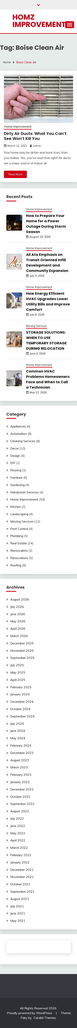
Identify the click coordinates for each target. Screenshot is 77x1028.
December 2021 (22, 870)
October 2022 (20, 797)
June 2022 (17, 826)
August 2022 (19, 811)
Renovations (19, 558)
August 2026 (19, 599)
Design (15, 456)
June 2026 (17, 614)
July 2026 (17, 607)
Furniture (16, 477)
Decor (14, 448)
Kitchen (15, 507)
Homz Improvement (39, 21)
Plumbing (16, 536)
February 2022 (20, 855)
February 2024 (20, 745)
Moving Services (36, 326)
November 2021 (22, 877)
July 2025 (17, 665)
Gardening (17, 485)
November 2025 (22, 651)
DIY (12, 463)
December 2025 (22, 643)
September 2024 (22, 716)
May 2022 (17, 833)
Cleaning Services (22, 441)
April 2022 (17, 840)
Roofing (15, 565)
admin (37, 145)
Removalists (19, 551)
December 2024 (22, 702)
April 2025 (17, 680)
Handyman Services (24, 492)
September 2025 (22, 658)
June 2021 (17, 913)
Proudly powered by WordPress (30, 1013)
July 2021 (17, 906)
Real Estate (18, 543)
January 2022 (20, 862)
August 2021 (19, 899)
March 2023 (19, 767)
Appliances (18, 426)
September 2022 (22, 804)
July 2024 (17, 724)
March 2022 (19, 848)
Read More (15, 174)
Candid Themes (45, 1018)
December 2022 (22, 789)
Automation (18, 434)
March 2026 (19, 636)
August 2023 (19, 760)
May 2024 (17, 738)
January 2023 (20, 782)
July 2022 (17, 818)
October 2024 (20, 709)
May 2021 (17, 921)
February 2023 (20, 775)
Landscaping (19, 514)
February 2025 (20, 687)
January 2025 (20, 694)
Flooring (15, 470)
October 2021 (20, 884)
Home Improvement (18, 126)
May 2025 (17, 672)
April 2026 (17, 628)
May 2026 (17, 621)
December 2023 (22, 753)
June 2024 (17, 731)
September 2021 (22, 891)
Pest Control (19, 529)
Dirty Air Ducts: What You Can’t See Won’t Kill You (35, 136)
